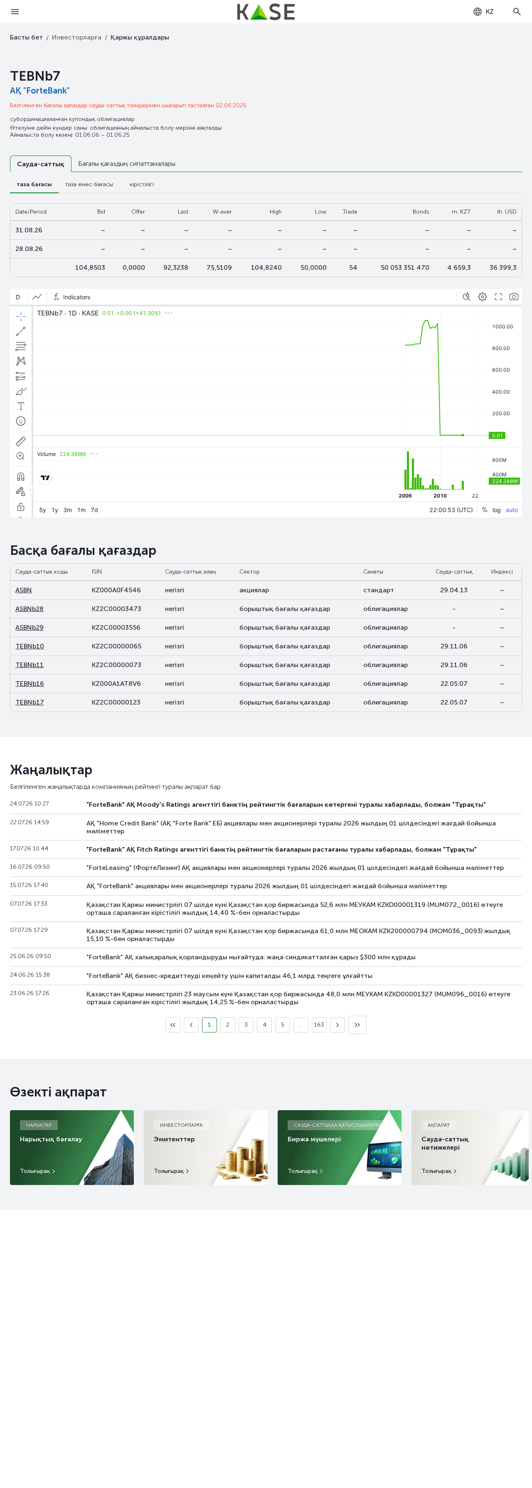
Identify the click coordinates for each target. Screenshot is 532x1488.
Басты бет (26, 37)
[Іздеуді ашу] (517, 11)
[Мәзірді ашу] (15, 11)
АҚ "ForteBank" (40, 91)
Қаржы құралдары (140, 37)
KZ (490, 11)
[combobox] (483, 11)
